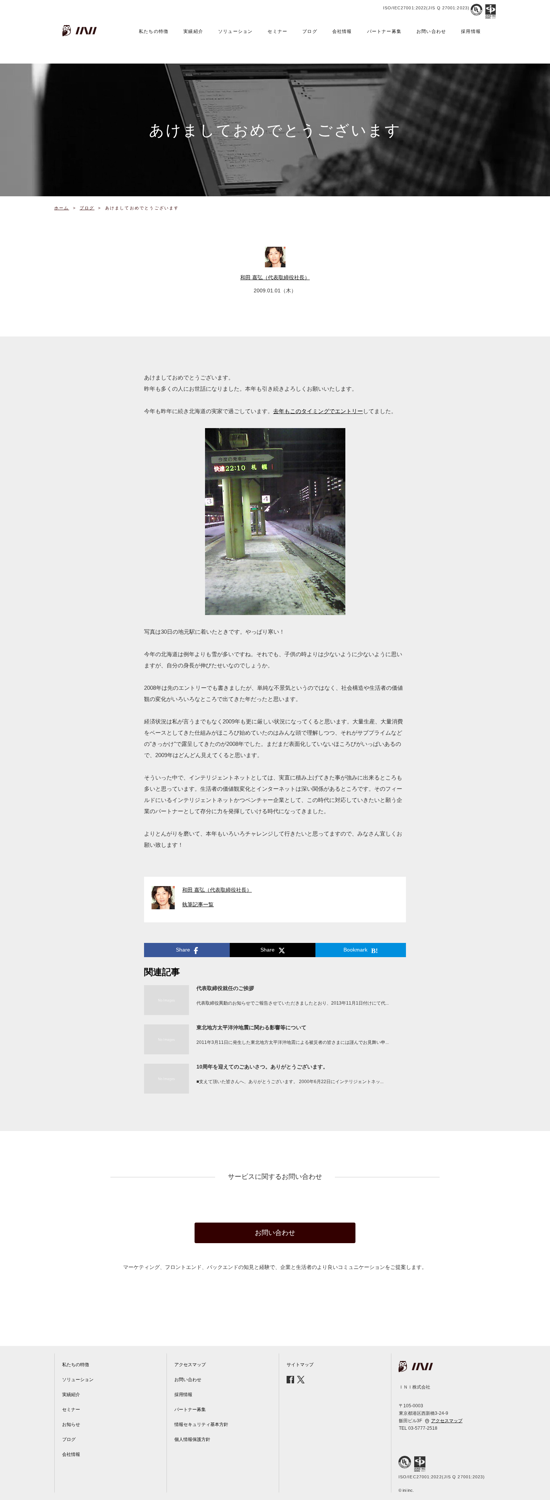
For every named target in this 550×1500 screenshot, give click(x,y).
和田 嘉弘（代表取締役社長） (275, 277)
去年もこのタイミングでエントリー (318, 411)
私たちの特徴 (153, 31)
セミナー (277, 31)
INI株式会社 (80, 30)
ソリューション (235, 31)
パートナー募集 (384, 31)
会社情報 (342, 31)
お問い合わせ (431, 31)
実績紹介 (193, 31)
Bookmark (355, 950)
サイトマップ (300, 1364)
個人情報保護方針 (192, 1439)
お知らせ (71, 1424)
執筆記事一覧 (200, 904)
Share (183, 950)
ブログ (309, 31)
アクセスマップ (190, 1364)
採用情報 (471, 31)
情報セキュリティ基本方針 (201, 1424)
